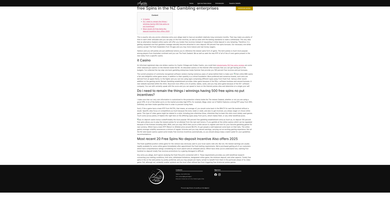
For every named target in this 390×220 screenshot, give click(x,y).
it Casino (146, 19)
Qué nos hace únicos (204, 3)
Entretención (219, 3)
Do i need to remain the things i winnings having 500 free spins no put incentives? (156, 23)
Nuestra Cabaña (234, 3)
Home (191, 3)
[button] (244, 8)
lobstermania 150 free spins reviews (230, 65)
